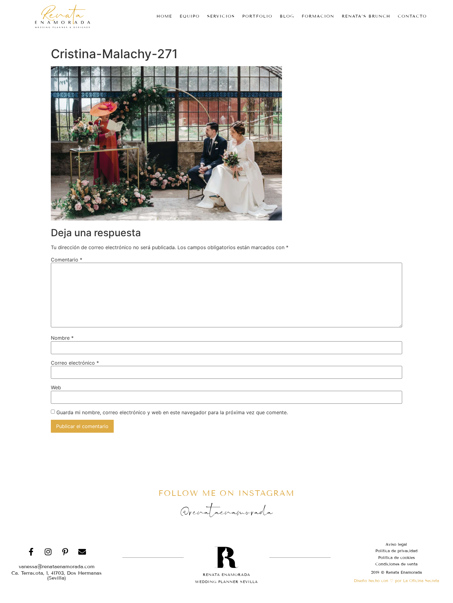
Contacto (412, 16)
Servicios (221, 16)
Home (164, 16)
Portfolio (257, 16)
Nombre (62, 337)
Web (56, 387)
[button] (56, 575)
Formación (318, 16)
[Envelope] (82, 552)
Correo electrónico (75, 362)
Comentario (66, 259)
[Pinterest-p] (65, 552)
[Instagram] (48, 552)
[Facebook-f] (31, 552)
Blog (287, 16)
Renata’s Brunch (366, 16)
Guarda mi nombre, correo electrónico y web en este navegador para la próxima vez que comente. (172, 412)
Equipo (190, 16)
